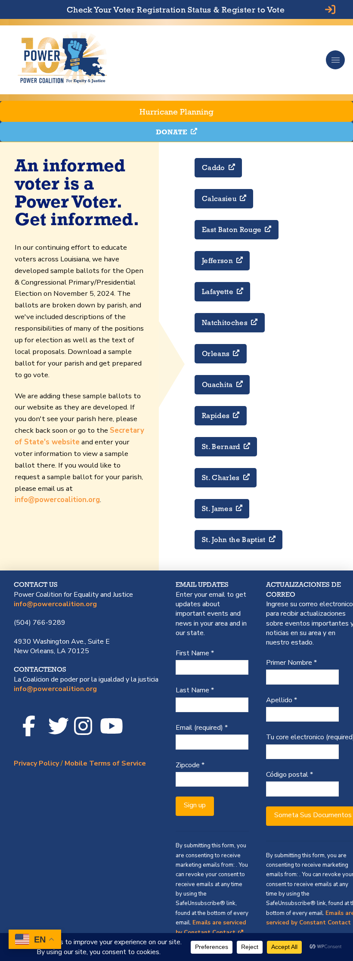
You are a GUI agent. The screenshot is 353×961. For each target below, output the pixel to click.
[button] (335, 59)
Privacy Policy (36, 763)
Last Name (195, 690)
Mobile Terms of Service (105, 763)
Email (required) (202, 727)
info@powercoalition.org (57, 500)
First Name (195, 653)
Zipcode (190, 765)
